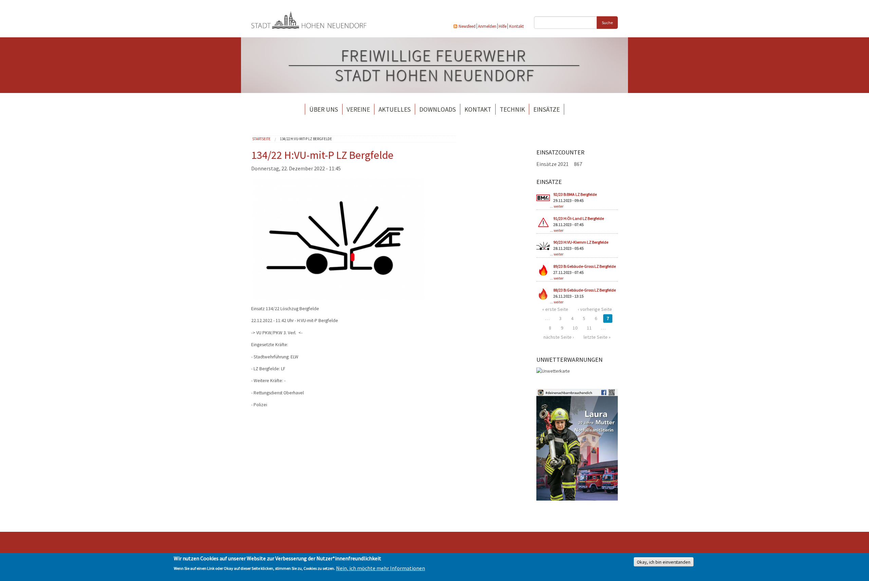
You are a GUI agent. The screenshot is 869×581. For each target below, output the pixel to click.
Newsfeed (467, 26)
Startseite (261, 138)
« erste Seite (555, 309)
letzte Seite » (597, 337)
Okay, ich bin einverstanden (663, 562)
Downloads (437, 109)
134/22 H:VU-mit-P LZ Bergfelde (306, 138)
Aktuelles (394, 109)
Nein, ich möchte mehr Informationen (380, 568)
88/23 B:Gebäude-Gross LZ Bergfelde (584, 290)
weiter (558, 206)
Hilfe (502, 26)
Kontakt (516, 26)
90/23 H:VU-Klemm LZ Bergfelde (580, 242)
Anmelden (487, 26)
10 (575, 328)
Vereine (358, 109)
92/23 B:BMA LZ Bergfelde (575, 194)
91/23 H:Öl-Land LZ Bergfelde (578, 218)
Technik (512, 109)
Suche (607, 22)
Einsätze (546, 109)
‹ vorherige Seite (595, 309)
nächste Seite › (558, 337)
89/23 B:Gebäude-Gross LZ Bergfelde (584, 266)
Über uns (323, 109)
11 (589, 328)
